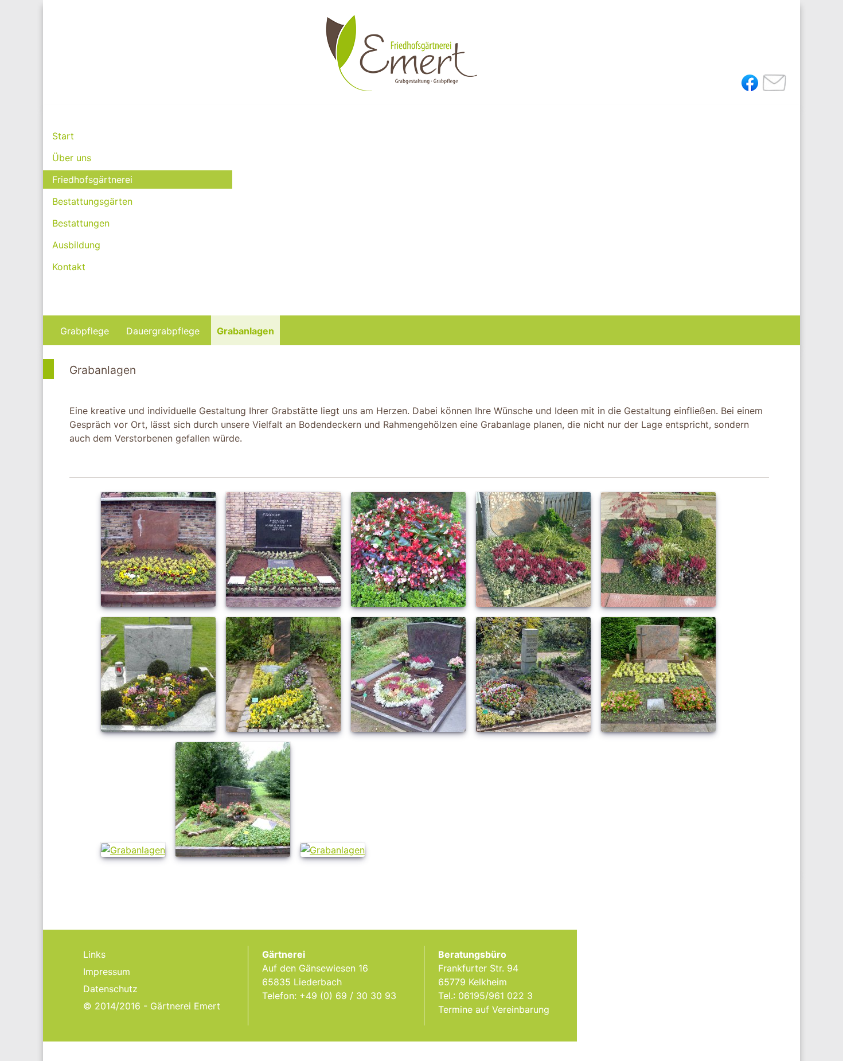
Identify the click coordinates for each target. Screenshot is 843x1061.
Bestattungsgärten (92, 201)
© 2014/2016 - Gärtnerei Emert (151, 1006)
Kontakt (68, 266)
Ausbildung (76, 245)
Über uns (71, 157)
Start (63, 136)
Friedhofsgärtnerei (92, 179)
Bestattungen (81, 223)
